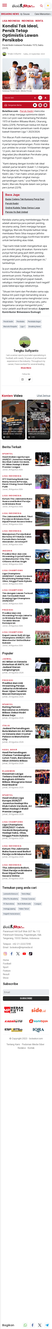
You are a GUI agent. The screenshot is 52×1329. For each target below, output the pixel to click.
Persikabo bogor (34, 322)
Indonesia (28, 21)
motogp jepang (9, 907)
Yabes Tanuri (24, 907)
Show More (26, 368)
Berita (39, 21)
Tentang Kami (13, 1042)
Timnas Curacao (28, 897)
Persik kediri (8, 322)
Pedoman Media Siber (33, 1042)
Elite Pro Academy (10, 897)
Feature (7, 968)
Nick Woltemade (24, 902)
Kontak (31, 1045)
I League (37, 902)
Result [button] (6, 972)
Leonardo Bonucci (10, 892)
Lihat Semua (43, 393)
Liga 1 (22, 327)
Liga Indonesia (11, 21)
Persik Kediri (27, 111)
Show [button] (6, 975)
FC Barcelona (8, 902)
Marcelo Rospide (10, 327)
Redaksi (22, 1045)
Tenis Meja (26, 892)
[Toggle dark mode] (48, 5)
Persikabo (20, 322)
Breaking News (35, 327)
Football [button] (7, 961)
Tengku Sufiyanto (14, 54)
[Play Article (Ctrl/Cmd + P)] (35, 105)
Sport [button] (5, 965)
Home (6, 957)
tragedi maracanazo (11, 912)
